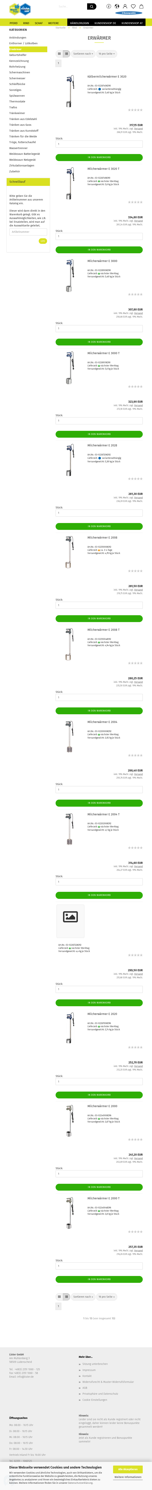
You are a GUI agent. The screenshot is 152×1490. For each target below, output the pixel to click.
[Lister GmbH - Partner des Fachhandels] (21, 9)
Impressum (89, 1370)
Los (43, 241)
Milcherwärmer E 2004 (102, 722)
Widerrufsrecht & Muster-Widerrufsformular (108, 1382)
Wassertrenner (18, 148)
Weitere (53, 23)
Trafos (13, 107)
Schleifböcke (17, 84)
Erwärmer (15, 49)
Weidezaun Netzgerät (22, 159)
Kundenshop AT (132, 23)
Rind (26, 23)
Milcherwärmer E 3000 (102, 261)
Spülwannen (17, 95)
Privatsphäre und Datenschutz (100, 1393)
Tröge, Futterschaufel (22, 142)
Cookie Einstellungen (94, 1400)
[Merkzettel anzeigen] (133, 6)
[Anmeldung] (125, 6)
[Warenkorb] (141, 6)
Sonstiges (15, 90)
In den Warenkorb (99, 157)
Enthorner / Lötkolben (23, 43)
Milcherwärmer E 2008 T (103, 630)
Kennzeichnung (19, 61)
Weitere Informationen (128, 1477)
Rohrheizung (17, 66)
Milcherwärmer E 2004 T (103, 814)
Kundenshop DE (105, 23)
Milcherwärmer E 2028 (102, 445)
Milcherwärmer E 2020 (102, 1014)
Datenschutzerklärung (80, 1482)
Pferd (14, 23)
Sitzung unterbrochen (95, 1364)
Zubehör (14, 171)
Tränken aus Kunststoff (23, 130)
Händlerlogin (79, 23)
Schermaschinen (19, 72)
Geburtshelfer (18, 55)
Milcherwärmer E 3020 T (103, 169)
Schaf (39, 23)
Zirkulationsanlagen (21, 165)
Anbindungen (17, 37)
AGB (84, 1387)
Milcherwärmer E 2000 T (103, 1198)
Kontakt (87, 1376)
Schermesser (17, 78)
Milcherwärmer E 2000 (102, 1106)
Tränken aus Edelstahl (23, 119)
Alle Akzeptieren (128, 1469)
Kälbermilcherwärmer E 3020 (106, 76)
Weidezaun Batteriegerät (24, 154)
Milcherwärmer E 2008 (102, 537)
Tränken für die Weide (23, 136)
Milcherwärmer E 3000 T (103, 353)
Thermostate (17, 101)
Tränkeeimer (17, 113)
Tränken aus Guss (20, 124)
